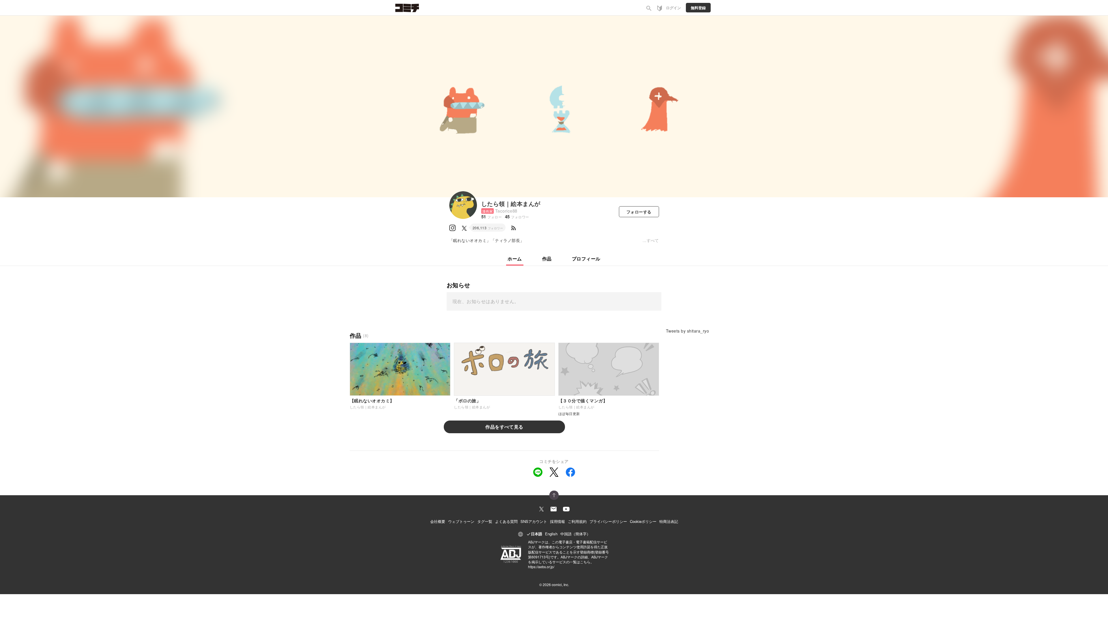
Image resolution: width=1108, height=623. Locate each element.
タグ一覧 (484, 521)
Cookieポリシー (643, 521)
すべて (653, 240)
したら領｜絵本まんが (510, 203)
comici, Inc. (560, 584)
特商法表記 (668, 521)
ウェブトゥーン (461, 521)
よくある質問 (506, 521)
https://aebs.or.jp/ (541, 566)
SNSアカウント (534, 521)
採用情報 (557, 521)
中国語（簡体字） (575, 533)
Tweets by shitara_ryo (687, 331)
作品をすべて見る (504, 426)
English (551, 533)
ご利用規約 (577, 521)
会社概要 (437, 521)
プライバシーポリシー (608, 521)
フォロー (639, 212)
